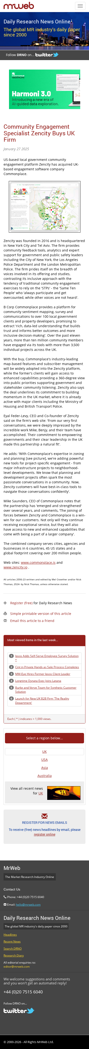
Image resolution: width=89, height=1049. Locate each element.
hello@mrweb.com (28, 905)
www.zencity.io (15, 567)
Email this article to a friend (32, 620)
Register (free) (21, 603)
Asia (44, 767)
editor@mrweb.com (17, 967)
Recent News (12, 941)
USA (44, 759)
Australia (44, 775)
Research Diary (14, 955)
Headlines (10, 935)
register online (44, 834)
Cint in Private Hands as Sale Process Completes (47, 667)
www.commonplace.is (38, 562)
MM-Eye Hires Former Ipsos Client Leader (42, 674)
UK (44, 751)
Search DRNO (13, 949)
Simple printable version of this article (40, 613)
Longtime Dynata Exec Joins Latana (38, 681)
